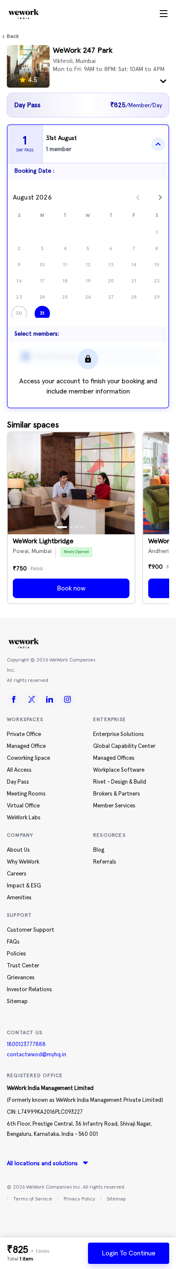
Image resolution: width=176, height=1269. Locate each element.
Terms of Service (32, 1199)
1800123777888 (26, 1044)
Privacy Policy (79, 1199)
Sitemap (116, 1199)
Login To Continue (128, 1253)
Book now (71, 588)
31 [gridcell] (42, 313)
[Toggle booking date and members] (158, 144)
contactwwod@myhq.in (36, 1055)
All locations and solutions (42, 1163)
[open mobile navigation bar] (163, 14)
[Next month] (160, 197)
